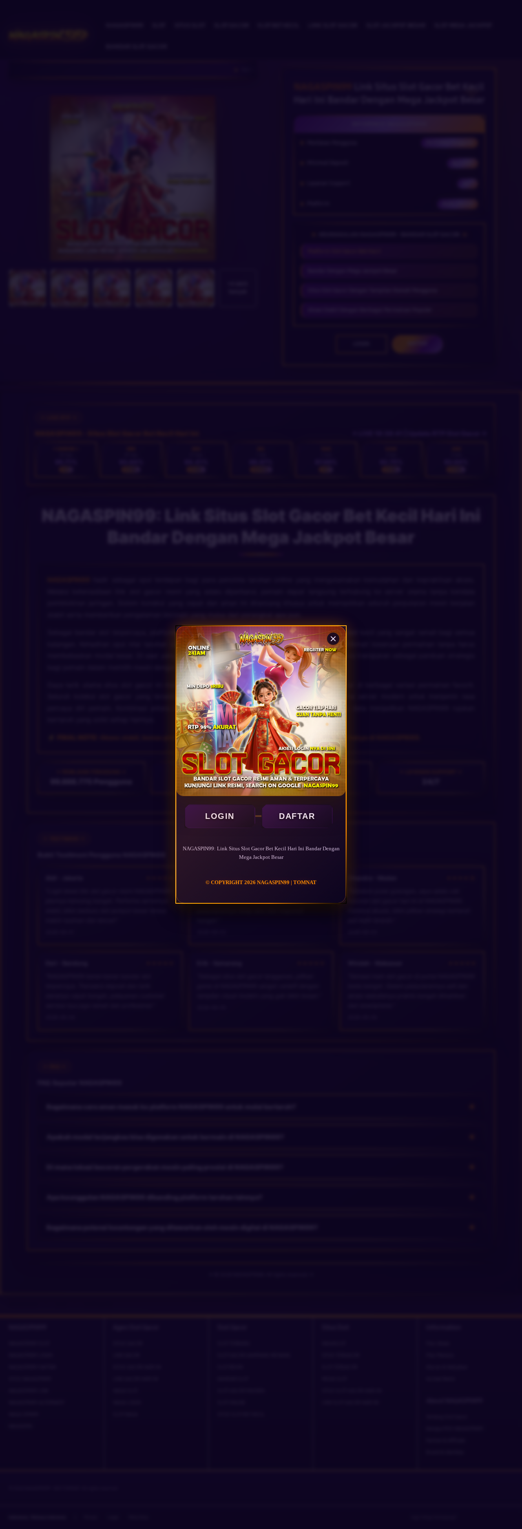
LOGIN (219, 816)
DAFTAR (297, 816)
